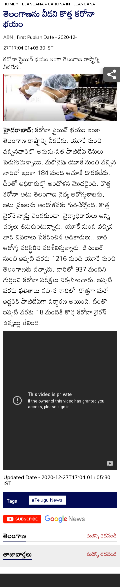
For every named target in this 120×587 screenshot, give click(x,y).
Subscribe (26, 519)
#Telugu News (47, 500)
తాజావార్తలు (17, 553)
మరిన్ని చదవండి (102, 536)
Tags (12, 500)
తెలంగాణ (14, 535)
